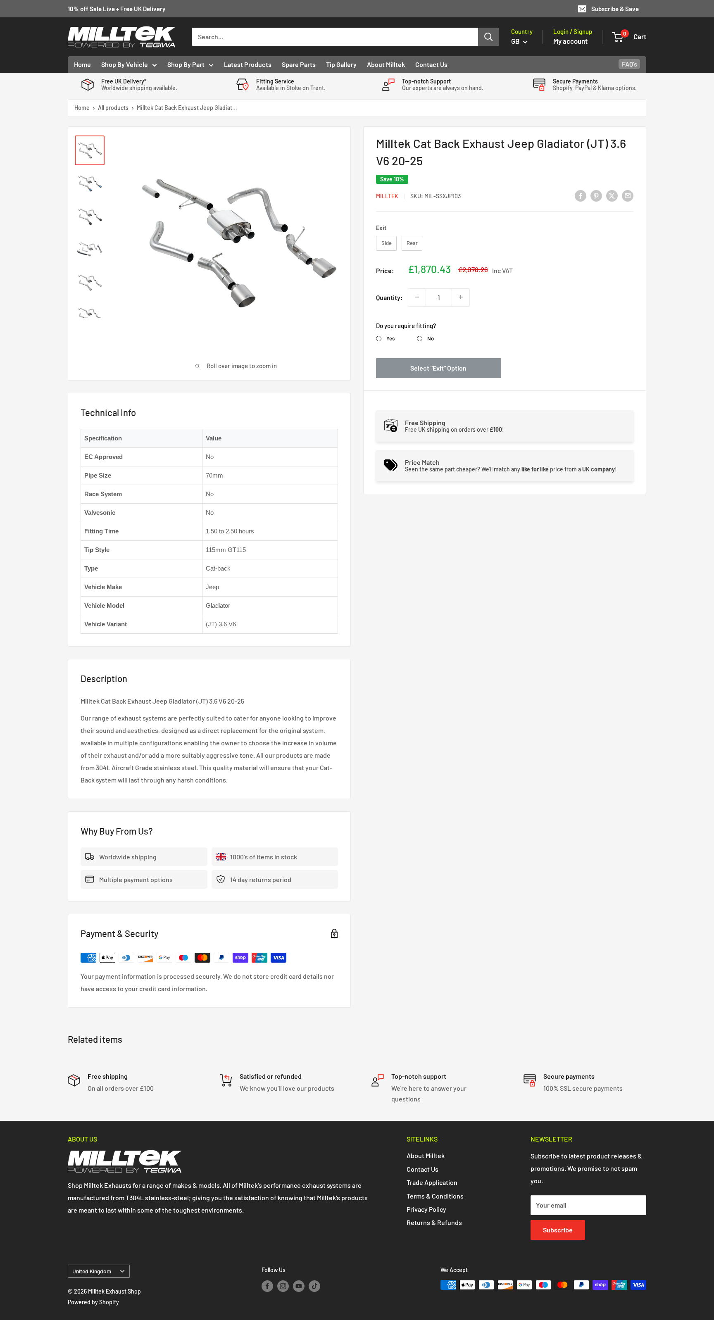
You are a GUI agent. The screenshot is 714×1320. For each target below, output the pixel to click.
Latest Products (247, 64)
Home (82, 64)
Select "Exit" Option (438, 367)
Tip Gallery (341, 64)
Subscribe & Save (615, 8)
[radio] (386, 243)
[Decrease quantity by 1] (417, 297)
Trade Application (432, 1182)
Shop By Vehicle (124, 64)
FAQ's (629, 64)
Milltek (387, 196)
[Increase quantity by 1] (460, 297)
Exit (381, 227)
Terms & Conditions (435, 1196)
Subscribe (558, 1230)
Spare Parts (299, 64)
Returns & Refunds (434, 1222)
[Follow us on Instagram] (283, 1285)
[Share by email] (627, 195)
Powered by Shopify (93, 1302)
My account (570, 41)
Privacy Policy (426, 1209)
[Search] (488, 37)
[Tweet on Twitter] (612, 195)
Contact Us (431, 64)
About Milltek (386, 64)
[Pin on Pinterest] (596, 195)
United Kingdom (91, 1271)
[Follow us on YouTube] (299, 1285)
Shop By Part (186, 64)
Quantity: (389, 297)
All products (113, 107)
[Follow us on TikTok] (314, 1285)
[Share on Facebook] (580, 195)
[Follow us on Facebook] (267, 1285)
